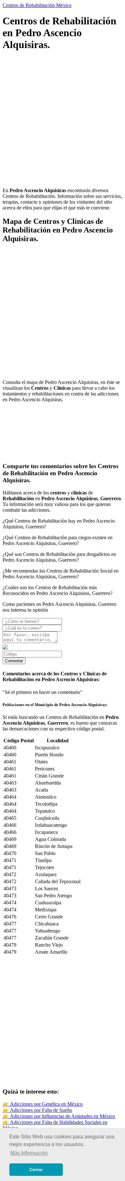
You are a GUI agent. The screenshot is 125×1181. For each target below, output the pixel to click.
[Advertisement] (62, 120)
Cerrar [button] (36, 1169)
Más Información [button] (29, 1153)
